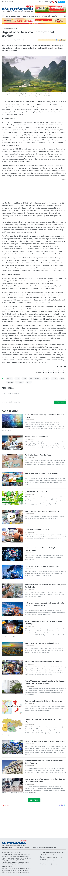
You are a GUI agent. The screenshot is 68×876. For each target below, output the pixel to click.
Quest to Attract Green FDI (36, 492)
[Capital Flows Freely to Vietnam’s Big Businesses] (12, 747)
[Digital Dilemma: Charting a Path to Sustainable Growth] (12, 421)
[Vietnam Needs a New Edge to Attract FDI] (12, 517)
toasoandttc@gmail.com (51, 864)
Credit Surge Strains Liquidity (37, 530)
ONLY (24, 378)
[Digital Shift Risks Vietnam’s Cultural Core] (12, 572)
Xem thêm (34, 800)
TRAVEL (9, 378)
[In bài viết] (63, 372)
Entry (62, 378)
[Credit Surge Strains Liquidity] (12, 535)
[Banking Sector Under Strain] (12, 442)
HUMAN (54, 378)
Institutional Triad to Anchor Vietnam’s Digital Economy (43, 622)
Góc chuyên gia (16, 16)
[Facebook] (50, 2)
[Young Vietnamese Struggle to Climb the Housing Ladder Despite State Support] (12, 687)
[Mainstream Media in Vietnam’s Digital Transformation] (12, 554)
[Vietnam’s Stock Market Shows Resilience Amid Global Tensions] (12, 767)
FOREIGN (10, 382)
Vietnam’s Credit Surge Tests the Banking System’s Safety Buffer (45, 586)
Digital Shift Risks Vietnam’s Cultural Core (42, 566)
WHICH (46, 378)
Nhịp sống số (43, 16)
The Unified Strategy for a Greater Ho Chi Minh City (44, 720)
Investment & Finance (9, 29)
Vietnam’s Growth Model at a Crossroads (41, 473)
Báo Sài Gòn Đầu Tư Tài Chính (17, 8)
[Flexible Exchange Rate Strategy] (12, 461)
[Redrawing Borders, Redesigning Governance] (12, 707)
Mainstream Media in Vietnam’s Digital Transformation (40, 549)
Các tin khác (10, 411)
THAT (17, 378)
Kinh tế (8, 16)
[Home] (3, 16)
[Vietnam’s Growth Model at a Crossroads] (12, 479)
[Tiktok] (56, 2)
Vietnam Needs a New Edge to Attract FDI (42, 511)
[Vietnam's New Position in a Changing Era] (12, 649)
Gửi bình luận (60, 402)
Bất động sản (52, 16)
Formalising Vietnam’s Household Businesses (43, 662)
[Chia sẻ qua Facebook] (48, 372)
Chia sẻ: (38, 372)
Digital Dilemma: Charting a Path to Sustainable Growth (44, 416)
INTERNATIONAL (35, 378)
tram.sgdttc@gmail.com (49, 847)
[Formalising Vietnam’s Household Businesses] (12, 667)
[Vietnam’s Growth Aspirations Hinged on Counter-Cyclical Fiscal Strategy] (12, 785)
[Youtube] (53, 2)
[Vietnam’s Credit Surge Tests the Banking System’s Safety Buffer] (12, 591)
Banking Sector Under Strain (36, 437)
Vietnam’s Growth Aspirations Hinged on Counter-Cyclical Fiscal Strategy (45, 780)
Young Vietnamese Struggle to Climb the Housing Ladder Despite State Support (45, 682)
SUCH (28, 382)
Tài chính (25, 16)
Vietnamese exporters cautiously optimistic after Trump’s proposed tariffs (45, 604)
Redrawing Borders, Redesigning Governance (43, 701)
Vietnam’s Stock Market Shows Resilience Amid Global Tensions (44, 762)
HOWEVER (19, 382)
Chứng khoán (33, 16)
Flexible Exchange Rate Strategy (38, 455)
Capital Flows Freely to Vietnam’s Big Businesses (44, 741)
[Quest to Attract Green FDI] (12, 498)
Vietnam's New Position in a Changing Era (42, 643)
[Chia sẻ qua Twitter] (53, 372)
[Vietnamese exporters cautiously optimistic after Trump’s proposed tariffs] (12, 609)
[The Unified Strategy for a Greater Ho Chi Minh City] (12, 725)
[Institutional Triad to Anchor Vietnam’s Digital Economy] (12, 627)
